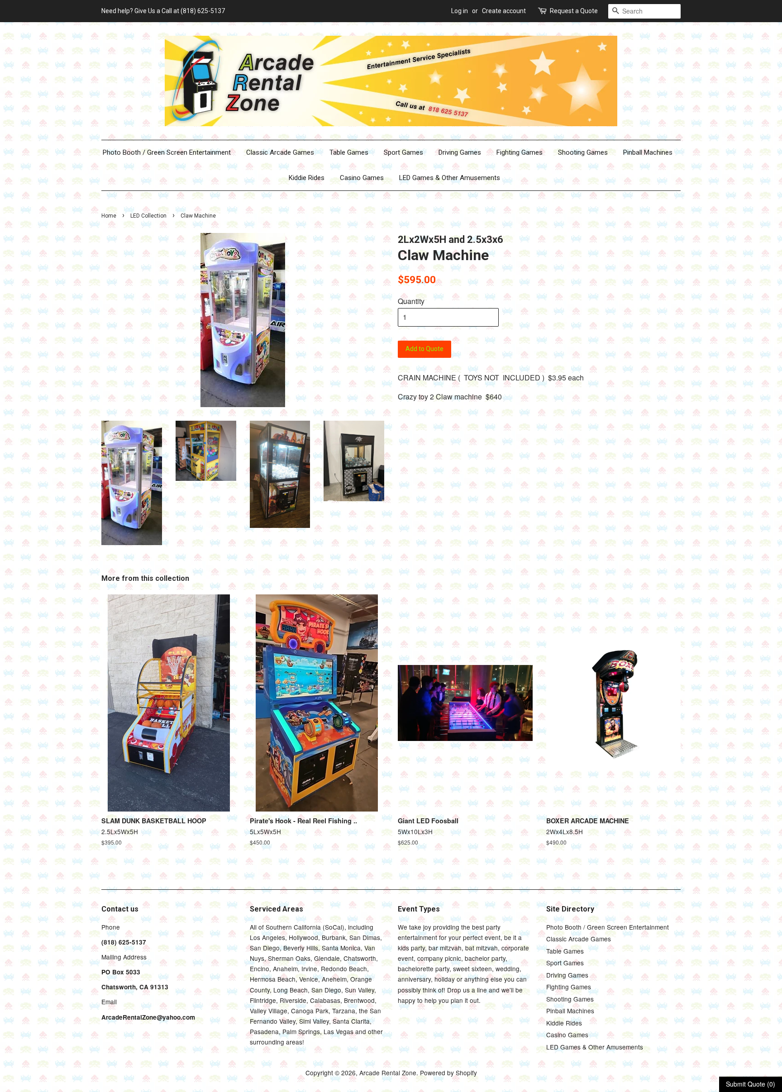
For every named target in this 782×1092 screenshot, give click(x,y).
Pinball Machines (647, 152)
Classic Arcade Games (280, 152)
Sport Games (403, 152)
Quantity (411, 301)
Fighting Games (519, 152)
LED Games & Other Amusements (449, 178)
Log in (459, 10)
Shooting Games (583, 152)
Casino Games (362, 178)
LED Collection (148, 216)
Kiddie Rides (306, 178)
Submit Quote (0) (750, 1083)
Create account (504, 10)
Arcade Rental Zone (387, 1072)
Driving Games (460, 152)
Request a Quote (574, 10)
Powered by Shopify (448, 1072)
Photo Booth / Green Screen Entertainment (167, 152)
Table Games (348, 152)
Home (108, 216)
